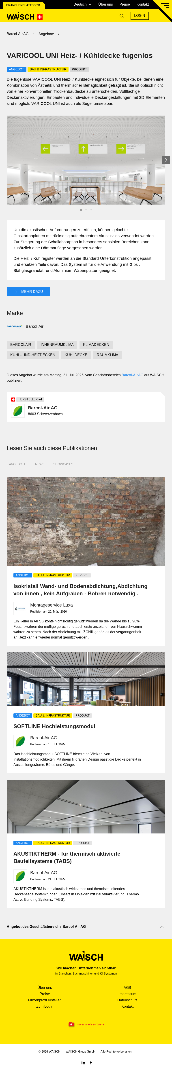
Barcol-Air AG (132, 375)
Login (139, 15)
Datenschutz (127, 1000)
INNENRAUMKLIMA (57, 345)
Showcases (63, 464)
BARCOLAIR (20, 345)
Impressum (127, 994)
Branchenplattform (23, 5)
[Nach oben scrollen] (162, 926)
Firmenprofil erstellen (45, 1000)
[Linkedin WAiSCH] (83, 1062)
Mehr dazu (31, 292)
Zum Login (44, 1006)
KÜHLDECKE (76, 355)
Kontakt (143, 4)
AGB (127, 988)
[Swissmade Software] (86, 1024)
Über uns (105, 4)
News (39, 464)
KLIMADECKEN (96, 345)
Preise (125, 4)
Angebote (17, 464)
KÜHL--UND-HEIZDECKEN (32, 355)
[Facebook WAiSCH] (91, 1062)
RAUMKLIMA (107, 355)
